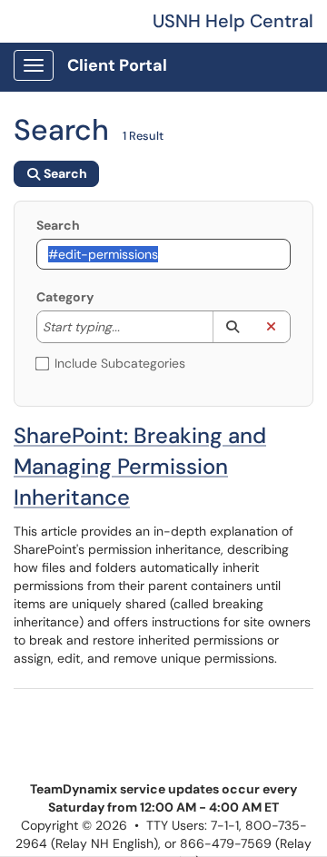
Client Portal (117, 65)
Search (58, 225)
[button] (232, 326)
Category (65, 297)
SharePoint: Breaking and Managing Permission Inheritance (140, 466)
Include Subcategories (119, 363)
